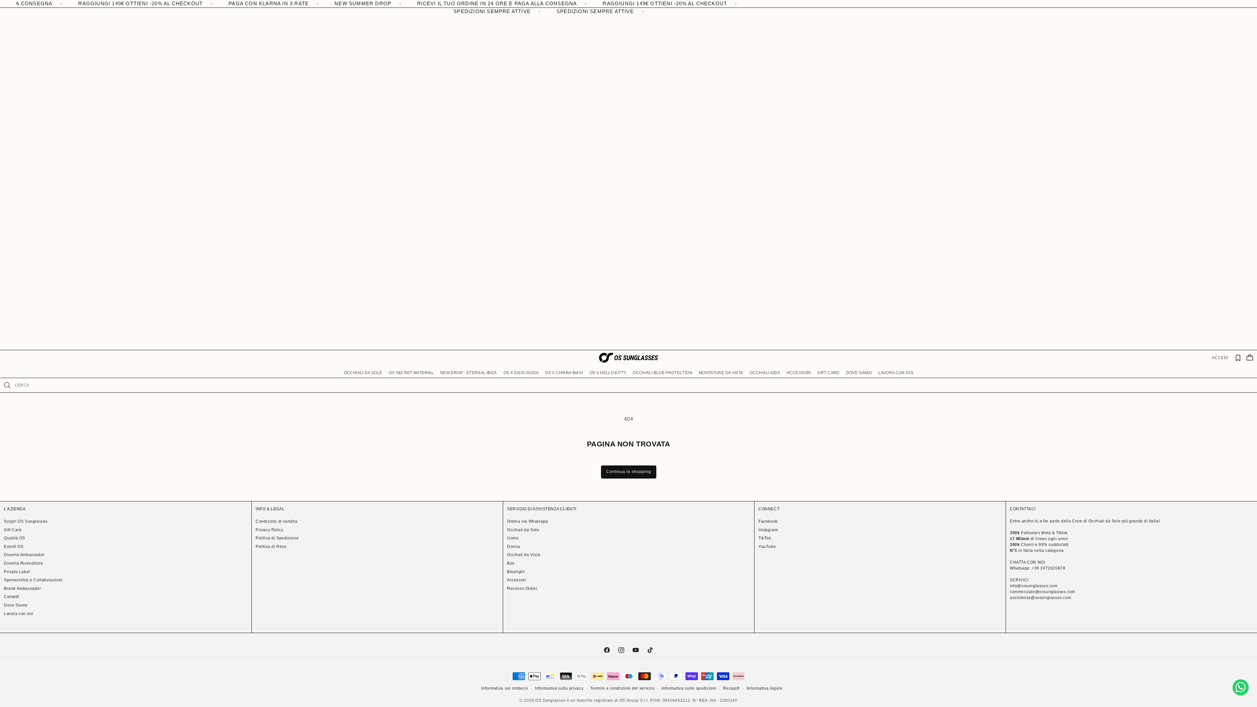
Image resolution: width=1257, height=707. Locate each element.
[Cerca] (7, 385)
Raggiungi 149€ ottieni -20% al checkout (85, 3)
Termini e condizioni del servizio (622, 688)
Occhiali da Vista (523, 555)
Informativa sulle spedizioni (689, 688)
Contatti (11, 596)
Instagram (768, 530)
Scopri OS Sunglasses (26, 521)
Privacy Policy (269, 530)
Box (511, 563)
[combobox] (633, 385)
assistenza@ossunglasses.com (1040, 597)
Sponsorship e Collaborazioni (33, 580)
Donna (513, 546)
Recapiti (731, 688)
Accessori (516, 580)
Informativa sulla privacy (559, 688)
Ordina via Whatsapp (527, 521)
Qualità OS (14, 538)
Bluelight (515, 572)
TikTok (764, 538)
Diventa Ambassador (24, 555)
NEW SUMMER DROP (307, 3)
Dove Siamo (16, 605)
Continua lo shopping (628, 471)
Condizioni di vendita (277, 521)
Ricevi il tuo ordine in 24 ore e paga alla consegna (441, 3)
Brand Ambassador (22, 588)
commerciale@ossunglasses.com (1042, 591)
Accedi (1220, 357)
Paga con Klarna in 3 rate (213, 3)
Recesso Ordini (522, 588)
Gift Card (12, 530)
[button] (363, 373)
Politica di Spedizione (277, 538)
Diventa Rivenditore (23, 563)
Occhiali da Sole (523, 530)
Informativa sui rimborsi (504, 688)
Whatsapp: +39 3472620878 (1037, 568)
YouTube (767, 546)
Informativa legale (765, 688)
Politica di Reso (271, 546)
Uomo (513, 538)
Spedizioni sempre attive (481, 11)
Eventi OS (13, 546)
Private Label (17, 572)
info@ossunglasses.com (1034, 586)
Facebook (768, 521)
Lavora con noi (18, 613)
